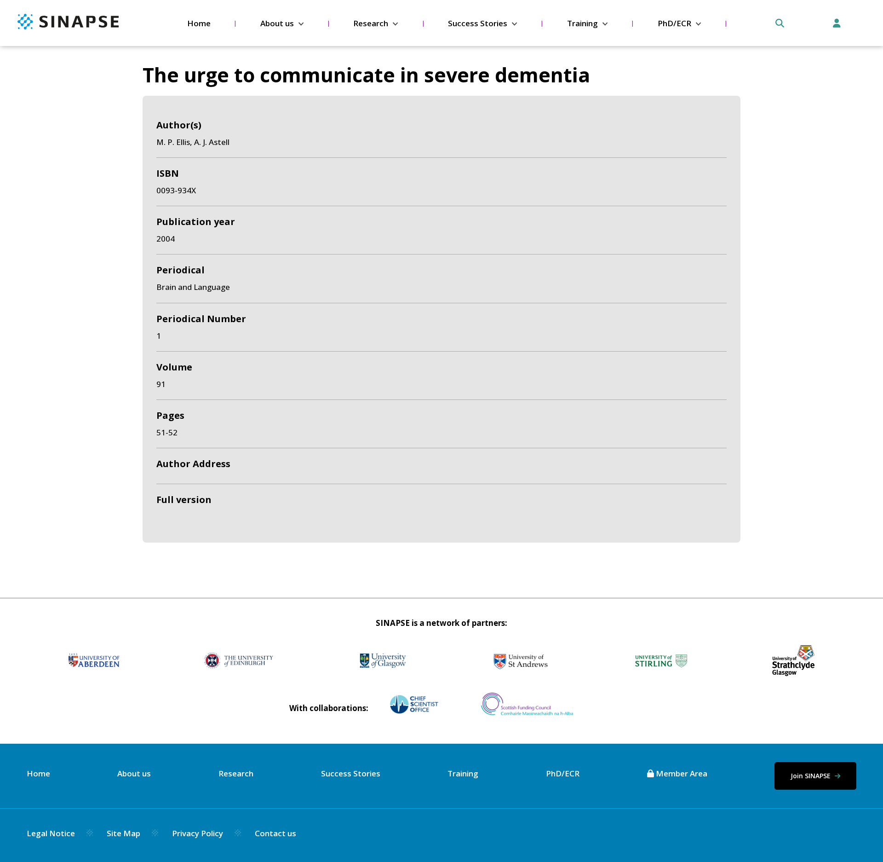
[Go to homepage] (68, 26)
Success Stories (477, 23)
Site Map (123, 833)
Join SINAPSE (811, 775)
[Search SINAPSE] (779, 23)
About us (277, 23)
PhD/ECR (674, 23)
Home (199, 23)
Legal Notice (51, 833)
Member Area (680, 773)
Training (582, 23)
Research (370, 23)
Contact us (275, 833)
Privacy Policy (197, 833)
